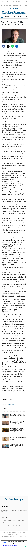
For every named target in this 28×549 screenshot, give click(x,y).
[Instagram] (7, 5)
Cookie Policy (21, 532)
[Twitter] (4, 5)
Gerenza (14, 532)
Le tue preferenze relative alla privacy (15, 542)
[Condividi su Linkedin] (16, 46)
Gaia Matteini (10, 27)
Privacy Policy (11, 534)
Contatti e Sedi (7, 532)
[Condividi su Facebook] (3, 46)
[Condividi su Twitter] (8, 46)
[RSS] (19, 525)
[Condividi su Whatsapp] (12, 46)
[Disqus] (14, 473)
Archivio (3, 27)
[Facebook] (1, 5)
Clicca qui (11, 404)
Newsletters (15, 5)
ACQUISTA (14, 9)
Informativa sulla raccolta (9, 545)
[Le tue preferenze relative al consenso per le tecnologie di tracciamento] (25, 546)
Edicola (18, 534)
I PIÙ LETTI (8, 409)
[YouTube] (10, 5)
